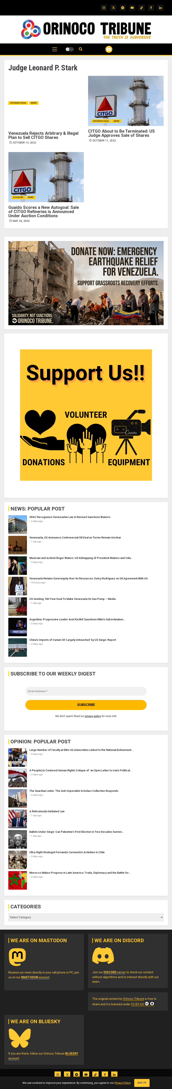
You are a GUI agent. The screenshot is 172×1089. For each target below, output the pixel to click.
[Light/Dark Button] (69, 49)
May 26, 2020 (21, 221)
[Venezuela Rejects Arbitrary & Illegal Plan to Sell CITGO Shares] (46, 103)
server (115, 972)
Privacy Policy (122, 1082)
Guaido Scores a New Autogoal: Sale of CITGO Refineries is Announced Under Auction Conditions (43, 211)
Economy (18, 197)
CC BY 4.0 (137, 1004)
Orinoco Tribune (133, 998)
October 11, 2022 (104, 140)
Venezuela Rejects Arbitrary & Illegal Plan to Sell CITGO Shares (43, 135)
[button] (54, 51)
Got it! (141, 1082)
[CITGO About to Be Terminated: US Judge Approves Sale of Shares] (126, 101)
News (34, 103)
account (35, 977)
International (18, 103)
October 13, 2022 (24, 142)
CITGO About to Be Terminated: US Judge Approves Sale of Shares (121, 133)
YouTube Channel (103, 49)
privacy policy (93, 716)
